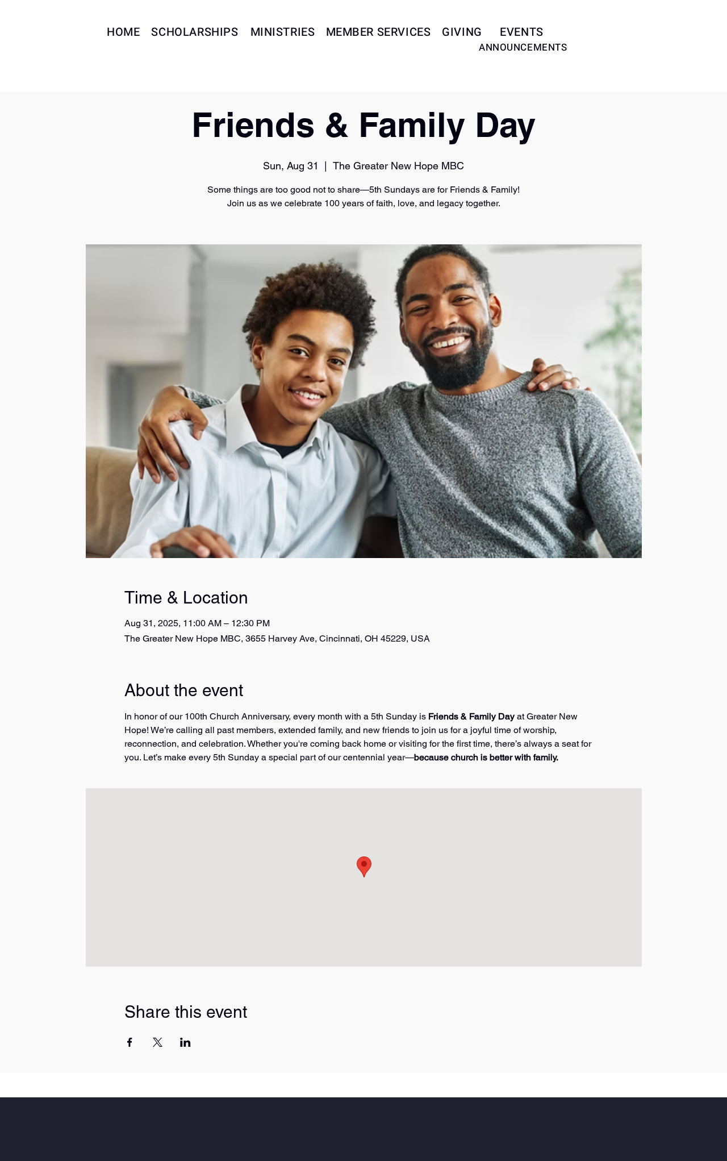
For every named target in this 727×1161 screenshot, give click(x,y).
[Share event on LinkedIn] (185, 1042)
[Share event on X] (157, 1042)
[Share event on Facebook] (129, 1042)
